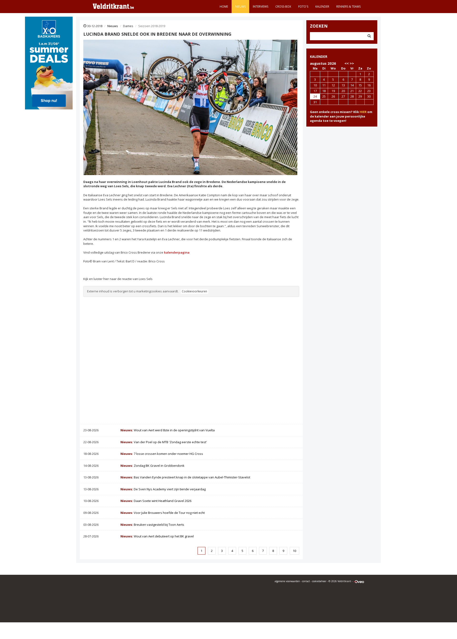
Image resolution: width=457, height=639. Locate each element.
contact (306, 581)
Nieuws (240, 7)
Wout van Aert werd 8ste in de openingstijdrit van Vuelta (167, 430)
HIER (363, 112)
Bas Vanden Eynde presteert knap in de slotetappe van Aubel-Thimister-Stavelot (185, 477)
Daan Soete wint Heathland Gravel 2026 (155, 501)
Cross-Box (283, 7)
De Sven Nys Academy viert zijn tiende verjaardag (163, 489)
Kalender (322, 7)
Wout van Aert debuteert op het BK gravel (157, 536)
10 (294, 551)
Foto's (303, 7)
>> (352, 63)
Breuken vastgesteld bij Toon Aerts (152, 524)
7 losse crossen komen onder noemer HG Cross (161, 454)
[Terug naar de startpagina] (113, 6)
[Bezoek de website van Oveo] (358, 581)
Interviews (260, 7)
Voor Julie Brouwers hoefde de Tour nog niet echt (162, 513)
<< (346, 63)
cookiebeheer (319, 581)
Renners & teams (348, 7)
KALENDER (318, 56)
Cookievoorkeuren (194, 291)
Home (224, 7)
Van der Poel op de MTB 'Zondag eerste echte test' (163, 442)
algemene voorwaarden (287, 581)
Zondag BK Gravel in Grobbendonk (152, 465)
